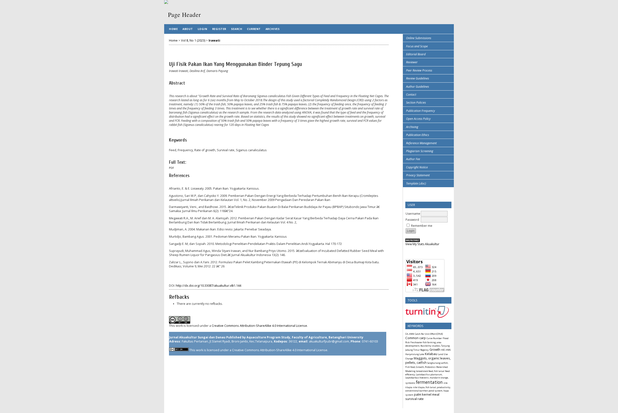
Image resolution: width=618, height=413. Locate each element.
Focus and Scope (417, 46)
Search (236, 29)
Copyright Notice (417, 167)
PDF (171, 168)
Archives (273, 29)
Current (254, 29)
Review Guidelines (417, 78)
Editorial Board (416, 54)
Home (173, 29)
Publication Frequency (420, 111)
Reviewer (412, 62)
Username (413, 214)
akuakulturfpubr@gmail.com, (329, 341)
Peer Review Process (419, 70)
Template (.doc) (416, 183)
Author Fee (413, 159)
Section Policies (416, 102)
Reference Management (421, 143)
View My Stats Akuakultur (422, 244)
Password (412, 220)
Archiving (412, 127)
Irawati (214, 40)
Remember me (421, 226)
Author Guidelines (417, 87)
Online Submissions (418, 38)
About (188, 29)
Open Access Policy (418, 119)
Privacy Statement (418, 175)
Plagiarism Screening (419, 151)
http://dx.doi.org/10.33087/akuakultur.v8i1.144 (208, 286)
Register (219, 29)
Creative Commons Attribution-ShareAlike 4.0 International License (259, 326)
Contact (411, 95)
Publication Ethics (417, 135)
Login (202, 29)
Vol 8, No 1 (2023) (193, 40)
